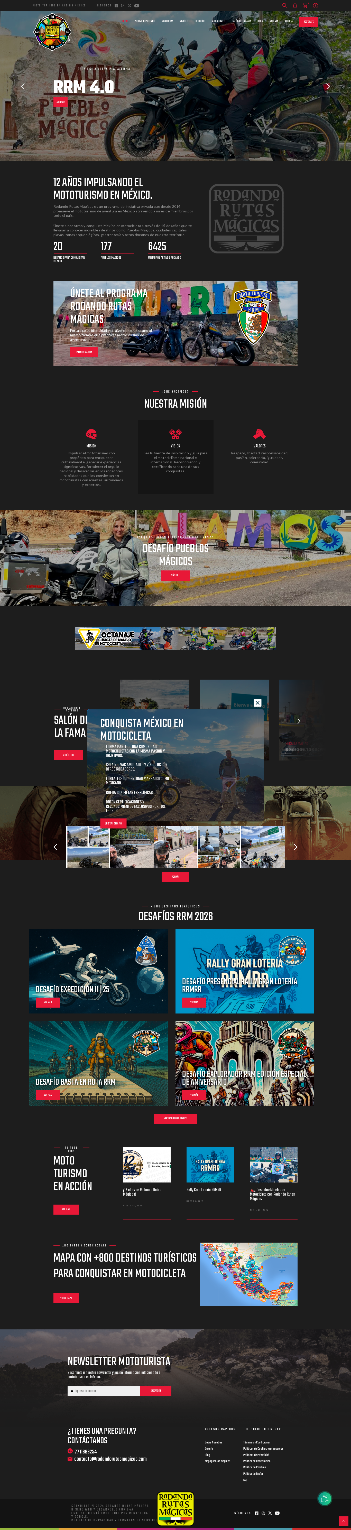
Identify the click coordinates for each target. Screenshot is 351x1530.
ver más (48, 1002)
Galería (274, 21)
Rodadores (218, 21)
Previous (23, 86)
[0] (305, 5)
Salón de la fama (241, 21)
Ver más (175, 877)
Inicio (125, 21)
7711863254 (86, 1451)
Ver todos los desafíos (175, 1118)
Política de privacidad (92, 1520)
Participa (167, 21)
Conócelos (68, 755)
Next (328, 86)
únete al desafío (113, 823)
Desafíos (200, 21)
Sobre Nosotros (145, 21)
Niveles (184, 21)
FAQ (245, 1480)
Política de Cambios (254, 1467)
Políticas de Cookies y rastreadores (263, 1448)
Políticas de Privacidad (256, 1455)
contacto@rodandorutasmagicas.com (110, 1459)
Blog (260, 21)
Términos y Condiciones (257, 1442)
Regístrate (308, 22)
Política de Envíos (253, 1474)
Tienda (289, 21)
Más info (175, 575)
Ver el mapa (66, 1298)
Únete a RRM (62, 99)
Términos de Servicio (138, 1520)
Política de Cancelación (257, 1461)
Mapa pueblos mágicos (217, 1461)
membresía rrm (84, 352)
